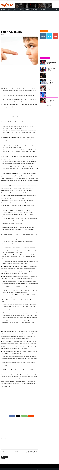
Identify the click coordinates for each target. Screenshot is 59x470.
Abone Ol (55, 33)
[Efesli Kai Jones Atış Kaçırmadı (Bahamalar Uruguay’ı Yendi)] (43, 81)
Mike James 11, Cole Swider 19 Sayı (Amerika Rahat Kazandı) (51, 88)
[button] (56, 9)
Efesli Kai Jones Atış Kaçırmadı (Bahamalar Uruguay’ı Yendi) (50, 81)
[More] (36, 416)
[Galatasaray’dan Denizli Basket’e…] (43, 69)
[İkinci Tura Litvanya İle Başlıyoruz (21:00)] (43, 75)
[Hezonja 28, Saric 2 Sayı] (43, 100)
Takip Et (43, 33)
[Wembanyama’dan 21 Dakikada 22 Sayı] (43, 94)
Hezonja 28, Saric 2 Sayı (50, 100)
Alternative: (3, 458)
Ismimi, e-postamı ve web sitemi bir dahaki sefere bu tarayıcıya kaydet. (31, 452)
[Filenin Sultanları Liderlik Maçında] (43, 62)
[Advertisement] (29, 22)
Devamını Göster (48, 105)
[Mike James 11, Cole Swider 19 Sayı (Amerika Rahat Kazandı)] (43, 88)
